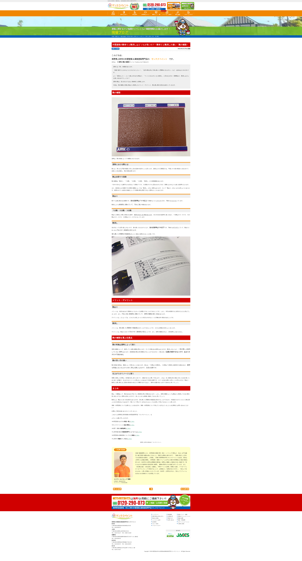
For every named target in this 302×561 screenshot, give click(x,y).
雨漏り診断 (180, 518)
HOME (113, 14)
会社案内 (134, 14)
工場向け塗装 (181, 523)
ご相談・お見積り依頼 (158, 503)
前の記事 (184, 489)
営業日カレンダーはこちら (156, 6)
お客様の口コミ (145, 14)
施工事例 (177, 14)
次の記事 (118, 489)
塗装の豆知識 (115, 48)
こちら (132, 421)
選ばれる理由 (155, 518)
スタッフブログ (188, 14)
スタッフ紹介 (155, 523)
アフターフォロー (156, 525)
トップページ (155, 514)
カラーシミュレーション (183, 521)
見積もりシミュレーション (184, 516)
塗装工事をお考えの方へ (158, 516)
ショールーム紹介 (167, 14)
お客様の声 (170, 516)
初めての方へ (123, 14)
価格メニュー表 (156, 14)
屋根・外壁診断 (181, 520)
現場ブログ (170, 518)
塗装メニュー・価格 (182, 514)
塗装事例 (170, 514)
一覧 (151, 489)
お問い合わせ (171, 520)
